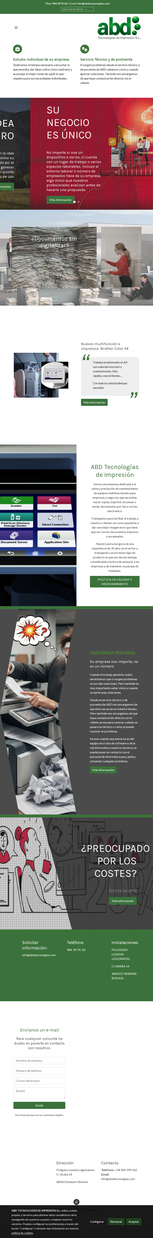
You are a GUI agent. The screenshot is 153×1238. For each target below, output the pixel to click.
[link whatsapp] (76, 1201)
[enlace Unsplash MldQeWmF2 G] (54, 257)
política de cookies (22, 1232)
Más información (94, 402)
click (22, 1115)
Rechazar (116, 1221)
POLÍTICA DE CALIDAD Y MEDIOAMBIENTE (115, 582)
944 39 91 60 (76, 949)
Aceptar (134, 1221)
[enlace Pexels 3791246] (121, 256)
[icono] (17, 49)
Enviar (39, 1105)
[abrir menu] (16, 27)
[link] (119, 27)
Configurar (97, 1221)
